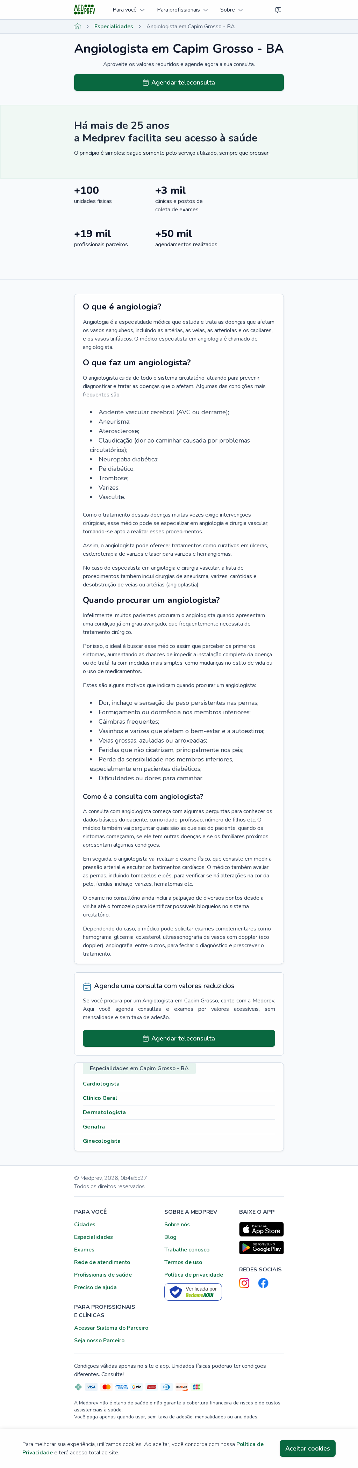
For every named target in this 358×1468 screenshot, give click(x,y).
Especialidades (113, 26)
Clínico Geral (100, 1098)
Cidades (84, 1224)
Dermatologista (104, 1112)
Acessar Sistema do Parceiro (111, 1328)
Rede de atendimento (102, 1262)
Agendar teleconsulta (183, 82)
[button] (128, 9)
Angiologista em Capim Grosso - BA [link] (190, 26)
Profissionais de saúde (103, 1275)
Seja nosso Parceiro (99, 1340)
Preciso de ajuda (95, 1287)
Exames (84, 1250)
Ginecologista (102, 1141)
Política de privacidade (193, 1275)
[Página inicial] (77, 26)
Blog (170, 1237)
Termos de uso (183, 1262)
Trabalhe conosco (186, 1250)
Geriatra (94, 1127)
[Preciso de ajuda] (278, 9)
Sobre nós (177, 1224)
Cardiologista (101, 1084)
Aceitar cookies (307, 1448)
